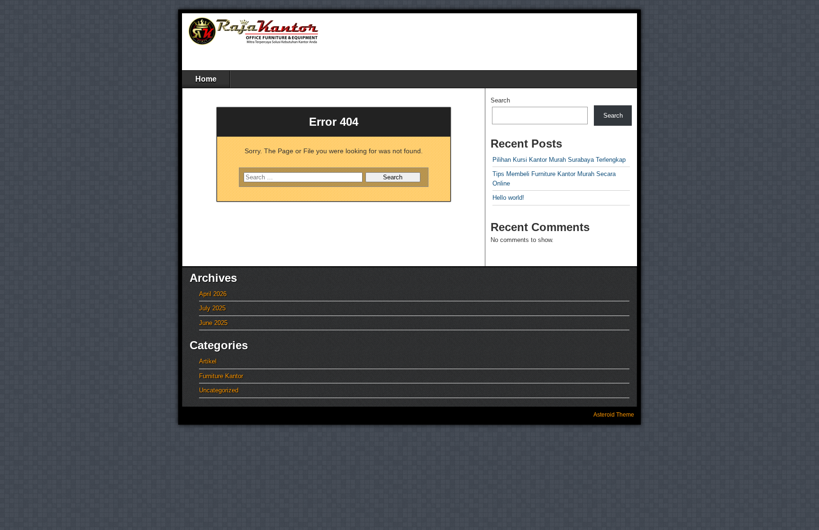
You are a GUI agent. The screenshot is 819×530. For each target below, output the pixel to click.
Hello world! (508, 197)
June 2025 (213, 322)
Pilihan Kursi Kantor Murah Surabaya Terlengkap (559, 159)
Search (500, 100)
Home (206, 79)
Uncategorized (218, 390)
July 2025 (212, 308)
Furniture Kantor (221, 376)
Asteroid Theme (613, 414)
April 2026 (213, 294)
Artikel (208, 361)
